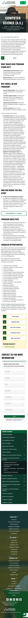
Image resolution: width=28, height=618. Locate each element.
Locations (14, 583)
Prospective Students (14, 561)
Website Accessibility (14, 526)
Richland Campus (9, 347)
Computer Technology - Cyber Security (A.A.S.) (14, 469)
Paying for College (14, 547)
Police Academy (6, 452)
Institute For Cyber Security (9, 449)
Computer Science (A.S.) (10, 462)
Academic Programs (14, 26)
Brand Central (14, 524)
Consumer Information (14, 522)
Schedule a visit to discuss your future (15, 304)
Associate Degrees (7, 434)
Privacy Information (14, 531)
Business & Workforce (14, 567)
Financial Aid (14, 549)
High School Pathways (8, 446)
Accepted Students (14, 565)
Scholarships (14, 552)
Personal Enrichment (14, 593)
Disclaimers (14, 533)
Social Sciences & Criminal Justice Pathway (11, 485)
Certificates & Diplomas (8, 437)
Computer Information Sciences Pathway (13, 28)
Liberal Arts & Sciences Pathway (10, 481)
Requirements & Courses (14, 213)
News (14, 595)
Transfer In (14, 554)
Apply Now (14, 540)
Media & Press (14, 574)
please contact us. (9, 605)
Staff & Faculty (14, 570)
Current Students (14, 563)
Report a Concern (14, 529)
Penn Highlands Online (8, 440)
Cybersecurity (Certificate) (10, 472)
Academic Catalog (7, 499)
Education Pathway (7, 475)
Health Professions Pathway (9, 478)
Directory (14, 519)
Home (6, 26)
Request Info (14, 542)
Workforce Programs (7, 496)
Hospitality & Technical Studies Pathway (10, 489)
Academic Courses (7, 502)
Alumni (14, 572)
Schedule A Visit (14, 545)
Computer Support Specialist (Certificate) (11, 465)
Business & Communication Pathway (11, 455)
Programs (14, 581)
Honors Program (6, 443)
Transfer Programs (7, 493)
